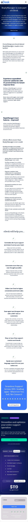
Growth (10, 451)
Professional (17, 451)
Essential (5, 451)
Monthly (8, 481)
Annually (19, 481)
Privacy (13, 515)
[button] (14, 30)
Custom (23, 451)
